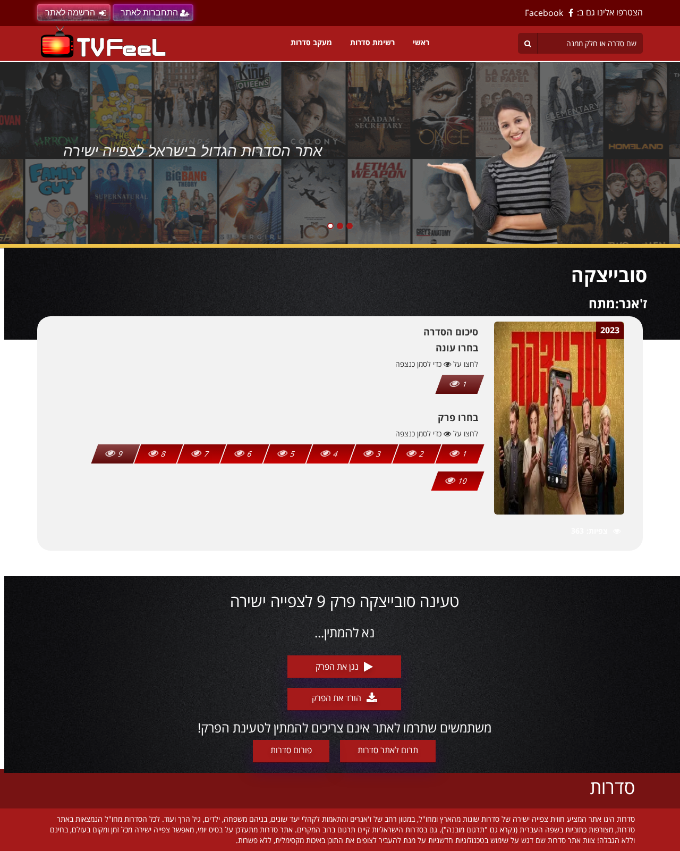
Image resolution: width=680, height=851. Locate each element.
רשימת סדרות (372, 42)
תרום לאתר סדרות (388, 750)
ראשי (421, 42)
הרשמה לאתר (70, 12)
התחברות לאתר (149, 12)
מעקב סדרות (311, 42)
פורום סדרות (291, 750)
